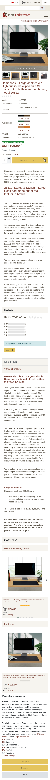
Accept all (25, 762)
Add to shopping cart (28, 160)
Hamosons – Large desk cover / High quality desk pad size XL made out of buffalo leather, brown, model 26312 (24, 676)
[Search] (42, 8)
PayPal (8, 750)
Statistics (9, 742)
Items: (32, 2)
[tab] (25, 362)
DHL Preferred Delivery (15, 748)
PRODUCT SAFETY (12, 369)
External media (11, 745)
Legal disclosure (22, 737)
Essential (9, 739)
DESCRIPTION (10, 362)
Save (25, 775)
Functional (9, 753)
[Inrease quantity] (9, 158)
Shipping (16, 154)
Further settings (8, 756)
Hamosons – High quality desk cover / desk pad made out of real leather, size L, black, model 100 (23, 601)
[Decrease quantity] (9, 161)
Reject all (25, 768)
